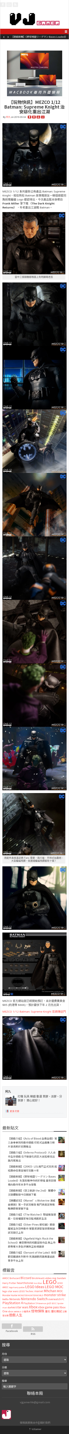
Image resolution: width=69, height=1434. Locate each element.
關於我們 (45, 1422)
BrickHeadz (38, 1278)
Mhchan (50, 1290)
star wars (22, 1307)
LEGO (50, 1281)
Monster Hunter (9, 1295)
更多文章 (14, 1111)
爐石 (47, 1311)
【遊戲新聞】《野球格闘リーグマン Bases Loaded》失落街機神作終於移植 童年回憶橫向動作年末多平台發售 (32, 1180)
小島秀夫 (26, 1311)
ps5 (49, 1303)
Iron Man (38, 1283)
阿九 (8, 117)
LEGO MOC (54, 1286)
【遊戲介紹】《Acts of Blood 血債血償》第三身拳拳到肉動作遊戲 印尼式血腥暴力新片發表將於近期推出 (32, 1142)
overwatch (54, 1299)
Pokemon (41, 1303)
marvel (38, 1291)
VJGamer (35, 1429)
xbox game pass (48, 1307)
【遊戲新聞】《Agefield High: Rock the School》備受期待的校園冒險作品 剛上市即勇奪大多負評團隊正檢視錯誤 (32, 1242)
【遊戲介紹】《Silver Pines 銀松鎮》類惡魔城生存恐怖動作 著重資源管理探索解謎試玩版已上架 (31, 1228)
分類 (4, 1367)
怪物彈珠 (37, 1310)
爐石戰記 (56, 1311)
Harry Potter (9, 1283)
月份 (4, 1354)
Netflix (5, 1299)
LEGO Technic (26, 1291)
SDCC (54, 1303)
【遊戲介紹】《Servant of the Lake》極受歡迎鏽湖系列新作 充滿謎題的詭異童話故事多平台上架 (32, 1256)
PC (62, 1299)
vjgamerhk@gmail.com (35, 1402)
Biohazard (15, 1278)
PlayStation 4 (12, 1302)
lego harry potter (17, 1287)
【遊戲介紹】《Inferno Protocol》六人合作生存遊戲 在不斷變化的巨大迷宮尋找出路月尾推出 (32, 1156)
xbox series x (14, 1311)
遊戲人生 (15, 1314)
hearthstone (25, 1283)
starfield (12, 1307)
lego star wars (10, 1291)
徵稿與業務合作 (29, 1422)
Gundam (61, 1278)
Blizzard (25, 1278)
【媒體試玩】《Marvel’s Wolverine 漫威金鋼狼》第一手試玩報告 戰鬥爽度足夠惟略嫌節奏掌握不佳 (31, 1204)
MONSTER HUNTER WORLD (30, 1295)
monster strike (55, 1294)
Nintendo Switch (34, 1298)
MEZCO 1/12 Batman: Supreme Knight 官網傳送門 (34, 1011)
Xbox (33, 1306)
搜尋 (4, 1381)
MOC (60, 1291)
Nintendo (14, 1299)
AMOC (5, 1278)
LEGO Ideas (34, 1286)
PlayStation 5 (30, 1303)
